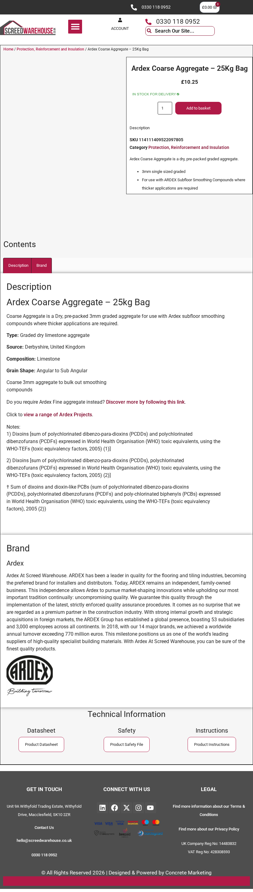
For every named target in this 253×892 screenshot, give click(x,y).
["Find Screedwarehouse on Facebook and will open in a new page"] (114, 807)
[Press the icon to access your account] (120, 20)
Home (8, 49)
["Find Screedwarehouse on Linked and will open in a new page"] (102, 807)
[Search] (219, 31)
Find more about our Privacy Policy (209, 829)
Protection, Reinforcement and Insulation (50, 49)
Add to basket (198, 108)
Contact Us (44, 827)
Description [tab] (18, 265)
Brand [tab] (41, 265)
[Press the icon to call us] (134, 7)
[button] (75, 26)
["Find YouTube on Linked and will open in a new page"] (150, 807)
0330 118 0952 (156, 7)
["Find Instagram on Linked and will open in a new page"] (138, 807)
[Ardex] (29, 697)
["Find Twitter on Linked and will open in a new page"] (126, 807)
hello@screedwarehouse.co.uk (44, 840)
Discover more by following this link (145, 402)
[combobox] (180, 31)
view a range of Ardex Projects (58, 415)
